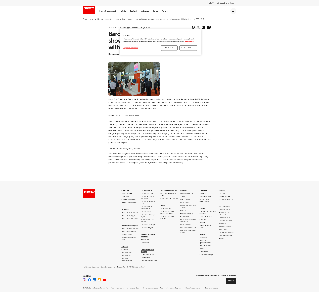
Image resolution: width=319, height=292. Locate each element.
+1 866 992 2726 (135, 267)
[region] (160, 42)
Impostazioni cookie (130, 48)
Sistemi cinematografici (129, 226)
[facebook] (193, 27)
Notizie (123, 11)
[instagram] (84, 279)
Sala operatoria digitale (168, 190)
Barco (155, 11)
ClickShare (125, 190)
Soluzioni (183, 190)
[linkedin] (203, 27)
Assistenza (145, 11)
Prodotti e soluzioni (107, 11)
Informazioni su (224, 206)
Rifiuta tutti (169, 48)
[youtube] (104, 279)
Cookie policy (189, 41)
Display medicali (146, 190)
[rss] (99, 279)
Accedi (231, 281)
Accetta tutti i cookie (188, 48)
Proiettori (124, 209)
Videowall (124, 247)
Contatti (133, 11)
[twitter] (198, 27)
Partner (165, 11)
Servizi (162, 205)
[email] (209, 27)
